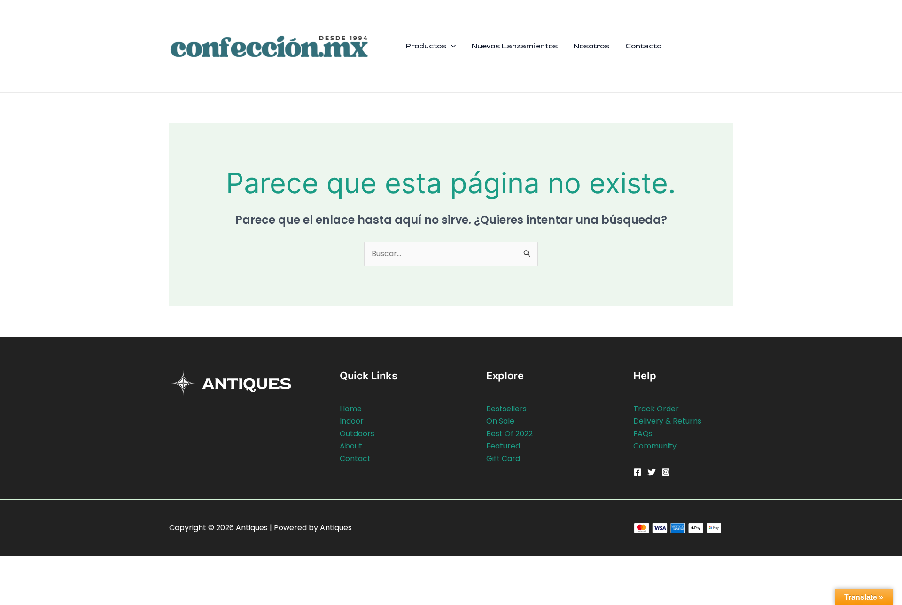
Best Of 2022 (509, 433)
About (351, 445)
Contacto (643, 46)
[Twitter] (651, 472)
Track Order (656, 408)
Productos (426, 46)
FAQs (643, 433)
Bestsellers (506, 408)
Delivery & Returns (667, 421)
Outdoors (357, 433)
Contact (355, 458)
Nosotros (591, 46)
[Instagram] (665, 472)
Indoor (352, 421)
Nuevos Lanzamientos (515, 46)
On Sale (500, 421)
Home (351, 408)
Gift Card (503, 458)
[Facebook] (637, 472)
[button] (451, 46)
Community (654, 445)
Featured (503, 445)
